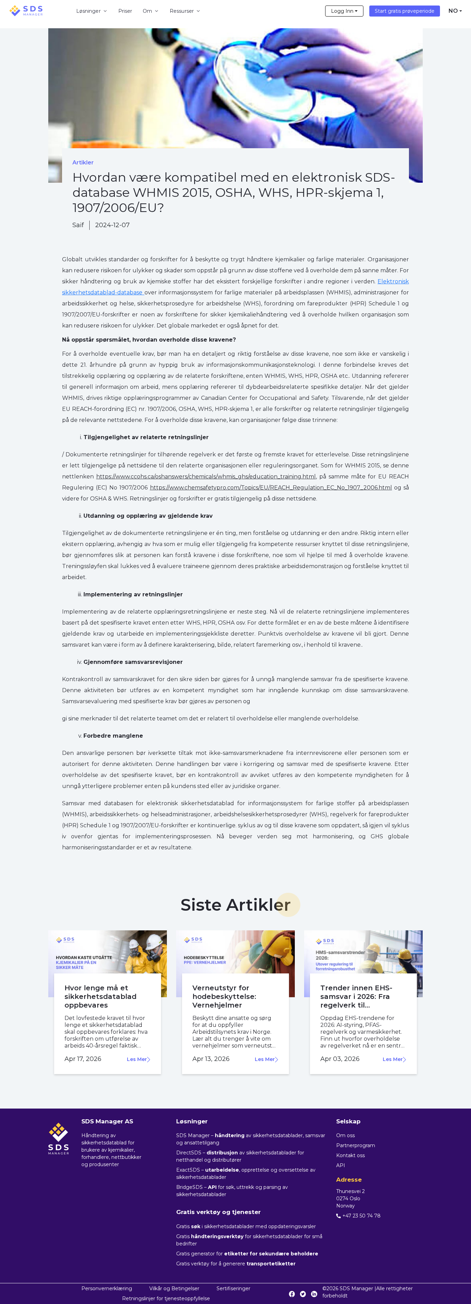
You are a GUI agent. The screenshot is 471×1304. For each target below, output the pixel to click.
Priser (125, 11)
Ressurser (182, 11)
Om (147, 11)
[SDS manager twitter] (303, 1293)
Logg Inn (342, 11)
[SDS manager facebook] (292, 1293)
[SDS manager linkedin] (314, 1293)
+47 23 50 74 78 (361, 1216)
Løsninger (88, 11)
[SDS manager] (25, 11)
